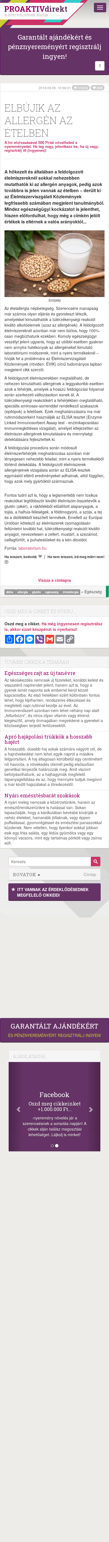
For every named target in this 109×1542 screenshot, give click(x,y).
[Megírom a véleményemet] (6, 562)
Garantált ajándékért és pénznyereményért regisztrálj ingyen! (54, 47)
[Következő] (93, 1106)
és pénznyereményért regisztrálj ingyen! (54, 1030)
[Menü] (100, 7)
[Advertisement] (54, 958)
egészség (52, 592)
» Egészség (91, 591)
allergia (23, 592)
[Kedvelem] (40, 556)
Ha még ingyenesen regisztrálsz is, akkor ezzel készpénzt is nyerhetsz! (53, 626)
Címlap (90, 874)
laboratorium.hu (32, 548)
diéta (10, 592)
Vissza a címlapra (54, 580)
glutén (37, 592)
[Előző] (15, 1106)
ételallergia (71, 592)
